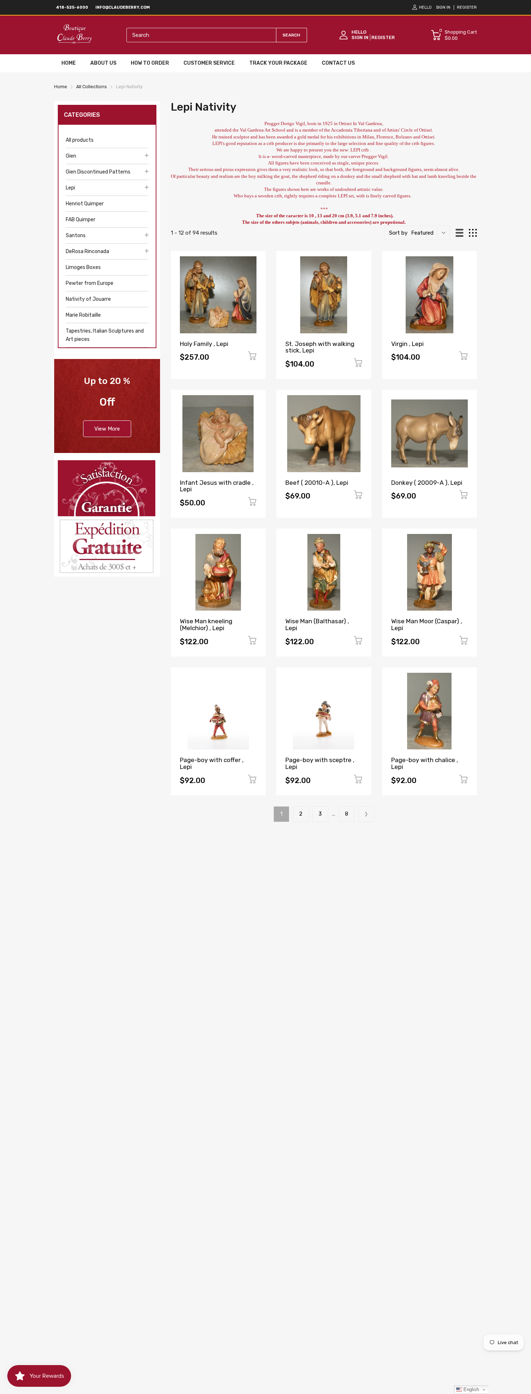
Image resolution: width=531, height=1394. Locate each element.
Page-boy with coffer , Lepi (211, 763)
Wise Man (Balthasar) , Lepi (317, 624)
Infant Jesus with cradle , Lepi (217, 486)
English (470, 1389)
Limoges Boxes (83, 267)
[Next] (366, 814)
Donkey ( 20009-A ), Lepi (426, 482)
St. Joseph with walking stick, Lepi (319, 347)
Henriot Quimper (85, 204)
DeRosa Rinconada (87, 251)
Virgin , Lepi (407, 343)
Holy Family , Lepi (204, 343)
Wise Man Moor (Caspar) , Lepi (426, 624)
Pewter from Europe (89, 283)
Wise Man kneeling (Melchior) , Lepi (206, 624)
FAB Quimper (80, 220)
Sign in (443, 7)
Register (467, 7)
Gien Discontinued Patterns (98, 172)
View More (107, 429)
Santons (76, 235)
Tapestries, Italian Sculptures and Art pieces (105, 335)
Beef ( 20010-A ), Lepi (316, 482)
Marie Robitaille (83, 315)
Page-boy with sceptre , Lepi (319, 763)
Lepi (70, 188)
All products (80, 140)
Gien (71, 156)
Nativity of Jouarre (88, 299)
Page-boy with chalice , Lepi (424, 763)
